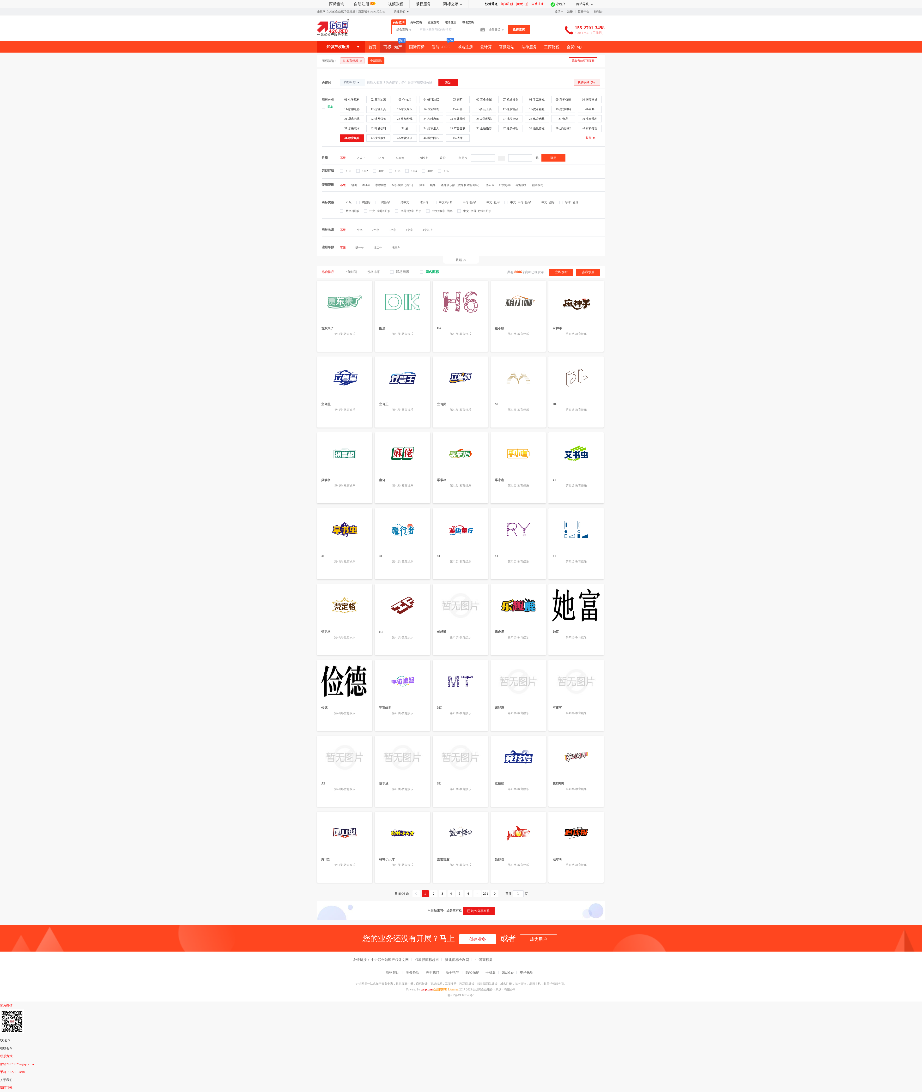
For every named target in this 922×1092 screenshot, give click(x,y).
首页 (372, 47)
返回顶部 (6, 1088)
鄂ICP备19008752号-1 (461, 995)
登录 (557, 11)
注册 (570, 11)
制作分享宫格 (480, 911)
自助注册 (361, 4)
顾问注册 (507, 4)
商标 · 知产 (392, 47)
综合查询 (402, 29)
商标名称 (350, 82)
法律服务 (529, 47)
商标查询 (336, 4)
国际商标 (417, 47)
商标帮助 (392, 972)
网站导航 (582, 4)
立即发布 (561, 272)
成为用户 (538, 939)
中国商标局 (483, 960)
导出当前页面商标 (582, 60)
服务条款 (412, 972)
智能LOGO (441, 47)
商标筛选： (329, 61)
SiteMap (508, 972)
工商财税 (551, 47)
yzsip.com (427, 989)
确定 (553, 158)
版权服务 (423, 4)
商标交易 (451, 4)
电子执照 (527, 972)
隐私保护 (472, 972)
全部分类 (495, 29)
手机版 (490, 972)
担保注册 (522, 4)
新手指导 (452, 972)
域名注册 (465, 47)
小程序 (560, 4)
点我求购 (588, 272)
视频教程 (395, 4)
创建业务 (477, 939)
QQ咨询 (5, 1040)
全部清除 (376, 60)
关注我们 (400, 11)
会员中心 (574, 47)
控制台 (598, 11)
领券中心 (583, 11)
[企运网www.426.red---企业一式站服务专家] (333, 35)
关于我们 (432, 972)
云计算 (486, 47)
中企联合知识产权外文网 (390, 960)
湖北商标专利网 (457, 960)
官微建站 (506, 47)
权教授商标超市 (427, 960)
